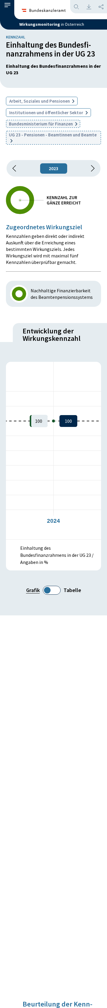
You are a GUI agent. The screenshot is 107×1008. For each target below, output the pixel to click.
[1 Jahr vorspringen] (90, 168)
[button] (7, 6)
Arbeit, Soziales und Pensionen (40, 101)
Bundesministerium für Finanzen (41, 124)
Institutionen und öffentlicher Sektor (46, 112)
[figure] (53, 450)
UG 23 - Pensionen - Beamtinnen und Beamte (53, 135)
